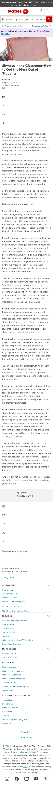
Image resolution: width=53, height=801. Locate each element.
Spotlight (6, 636)
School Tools (7, 690)
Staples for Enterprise (11, 675)
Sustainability (8, 723)
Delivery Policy (17, 752)
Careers (5, 715)
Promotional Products (11, 644)
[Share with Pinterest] (26, 123)
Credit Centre (8, 628)
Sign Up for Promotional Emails (15, 611)
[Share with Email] (26, 105)
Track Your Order (9, 597)
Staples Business (9, 667)
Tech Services (8, 624)
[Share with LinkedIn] (26, 114)
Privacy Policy (26, 732)
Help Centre (7, 590)
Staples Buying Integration (13, 678)
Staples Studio (8, 632)
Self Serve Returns (10, 594)
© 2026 (6, 746)
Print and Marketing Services (14, 620)
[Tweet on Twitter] (26, 97)
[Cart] (48, 11)
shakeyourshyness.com (36, 164)
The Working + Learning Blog (14, 719)
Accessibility (7, 711)
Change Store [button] (8, 577)
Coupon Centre (9, 682)
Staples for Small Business (13, 671)
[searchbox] (25, 19)
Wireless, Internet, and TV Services (17, 640)
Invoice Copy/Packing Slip (13, 601)
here (25, 766)
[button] (2, 19)
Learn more (35, 5)
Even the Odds (8, 704)
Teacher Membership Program (15, 686)
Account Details (9, 653)
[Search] (49, 19)
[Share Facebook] (26, 88)
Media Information (10, 707)
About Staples (8, 700)
